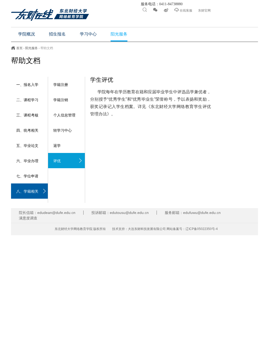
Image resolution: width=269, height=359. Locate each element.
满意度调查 (28, 218)
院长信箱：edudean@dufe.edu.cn (47, 213)
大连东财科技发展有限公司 (147, 229)
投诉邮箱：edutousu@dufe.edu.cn (120, 213)
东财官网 (204, 10)
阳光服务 (31, 48)
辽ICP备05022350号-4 (201, 229)
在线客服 (183, 10)
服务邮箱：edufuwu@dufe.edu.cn (193, 213)
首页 (19, 48)
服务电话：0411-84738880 (161, 4)
